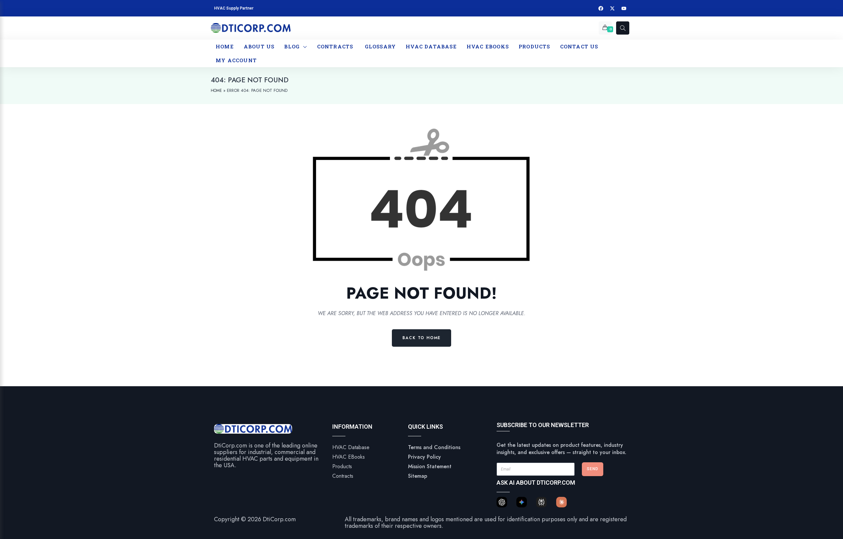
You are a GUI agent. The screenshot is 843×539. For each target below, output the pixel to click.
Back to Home (421, 338)
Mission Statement (429, 466)
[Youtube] (624, 8)
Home (216, 91)
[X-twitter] (612, 8)
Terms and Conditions (434, 447)
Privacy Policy (424, 457)
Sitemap (417, 476)
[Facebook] (601, 8)
